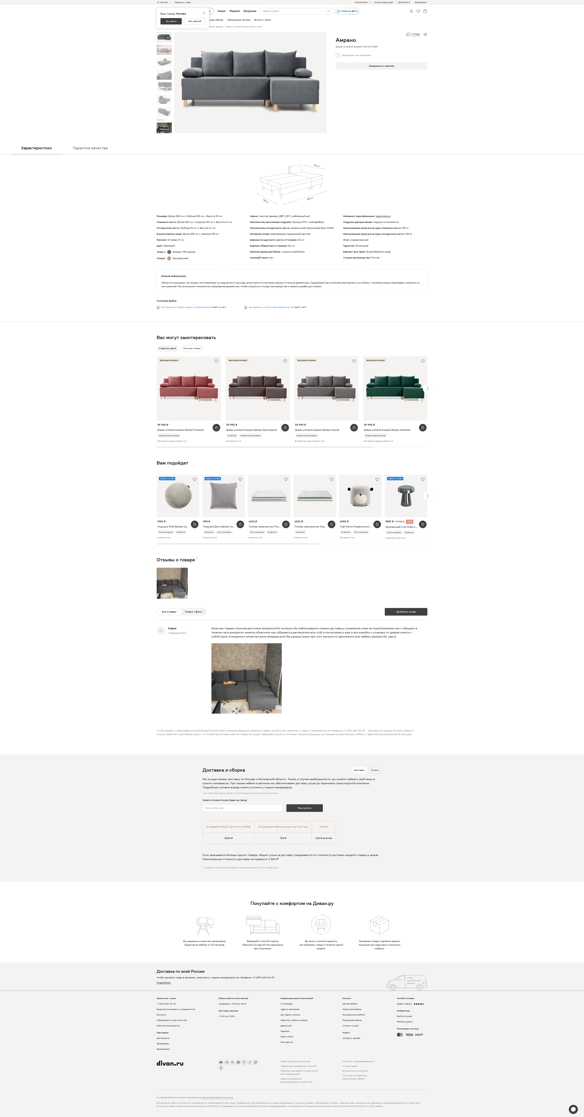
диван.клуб (286, 1026)
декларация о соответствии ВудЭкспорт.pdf (271, 307)
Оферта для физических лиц (295, 1061)
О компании (287, 1004)
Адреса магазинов (290, 1009)
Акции (222, 11)
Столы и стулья (350, 1026)
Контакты (161, 1015)
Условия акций (350, 1066)
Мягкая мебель (350, 1004)
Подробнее (164, 983)
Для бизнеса (163, 1038)
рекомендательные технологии (217, 1097)
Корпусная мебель (352, 1009)
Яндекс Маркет (404, 1004)
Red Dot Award (404, 1016)
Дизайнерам (163, 1044)
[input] (296, 11)
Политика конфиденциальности (359, 1061)
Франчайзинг (163, 1049)
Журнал (234, 11)
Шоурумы (250, 11)
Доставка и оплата (290, 1015)
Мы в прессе (287, 1042)
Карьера (285, 1031)
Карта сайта (287, 1037)
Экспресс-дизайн (351, 1038)
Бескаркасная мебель (354, 1015)
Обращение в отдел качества (172, 1020)
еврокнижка (383, 216)
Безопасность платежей (355, 1071)
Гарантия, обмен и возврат (294, 1020)
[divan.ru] (170, 1063)
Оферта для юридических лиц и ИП (298, 1066)
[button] (411, 11)
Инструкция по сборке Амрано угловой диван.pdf (186, 307)
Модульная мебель (352, 1020)
